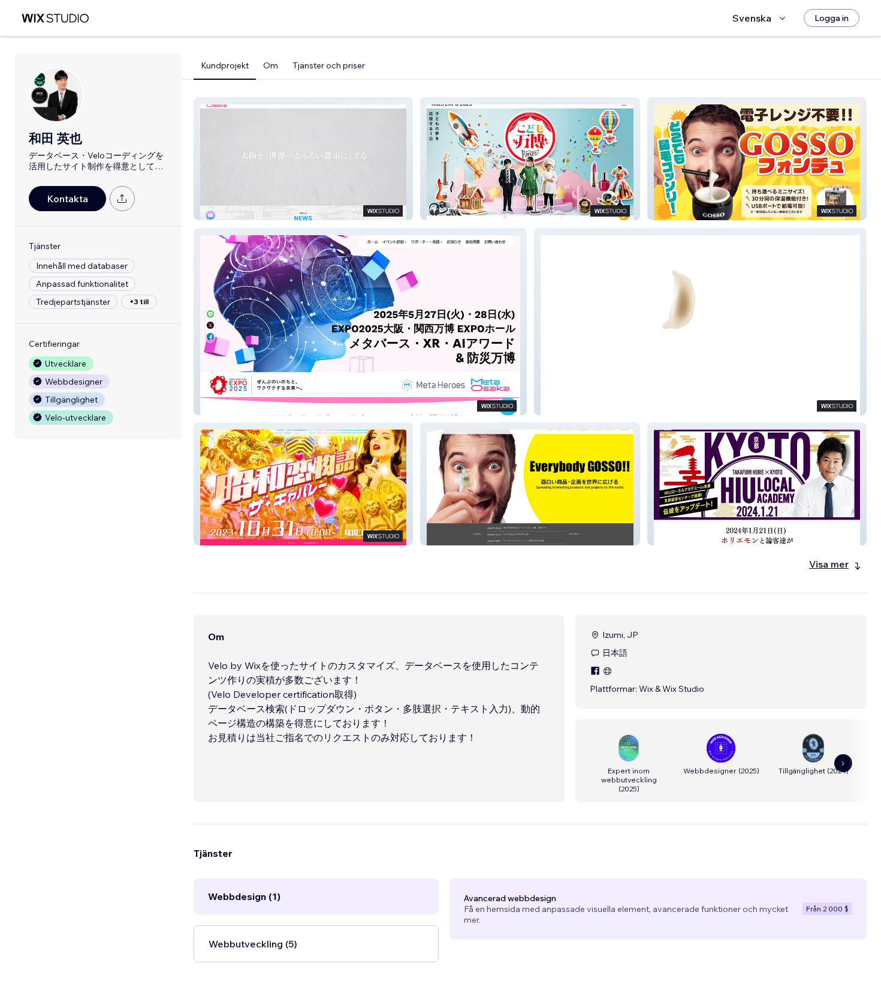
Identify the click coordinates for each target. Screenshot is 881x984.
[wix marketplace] (55, 18)
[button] (303, 158)
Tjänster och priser (328, 65)
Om (270, 65)
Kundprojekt (225, 65)
